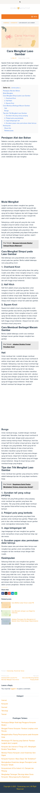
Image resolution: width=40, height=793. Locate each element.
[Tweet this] (6, 593)
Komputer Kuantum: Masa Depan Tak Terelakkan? (18, 758)
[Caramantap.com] (20, 8)
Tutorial (3, 714)
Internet (4, 700)
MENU (35, 16)
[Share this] (2, 593)
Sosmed (4, 707)
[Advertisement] (20, 179)
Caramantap (10, 671)
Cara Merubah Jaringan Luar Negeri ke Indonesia (23, 612)
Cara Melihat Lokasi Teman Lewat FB (23, 603)
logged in (14, 688)
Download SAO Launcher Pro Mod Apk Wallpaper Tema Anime (10, 678)
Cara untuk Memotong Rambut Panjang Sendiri (30, 678)
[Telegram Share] (12, 593)
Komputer (4, 703)
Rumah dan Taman (19, 671)
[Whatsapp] (15, 593)
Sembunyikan (15, 88)
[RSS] (20, 2)
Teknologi (4, 710)
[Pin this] (9, 593)
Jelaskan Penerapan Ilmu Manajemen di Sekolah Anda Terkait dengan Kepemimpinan (25, 620)
